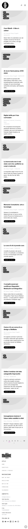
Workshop (6, 401)
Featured (6, 14)
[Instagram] (13, 522)
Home (3, 464)
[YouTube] (5, 522)
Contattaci (5, 467)
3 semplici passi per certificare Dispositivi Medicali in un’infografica (13, 286)
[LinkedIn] (10, 522)
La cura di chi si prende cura (14, 245)
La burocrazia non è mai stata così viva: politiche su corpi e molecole (13, 164)
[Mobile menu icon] (25, 5)
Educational (7, 99)
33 (24, 441)
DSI (4, 12)
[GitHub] (18, 522)
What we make (6, 477)
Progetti (6, 18)
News (5, 16)
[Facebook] (3, 522)
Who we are (5, 483)
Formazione (7, 54)
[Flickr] (8, 522)
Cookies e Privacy (7, 470)
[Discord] (16, 522)
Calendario (5, 490)
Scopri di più (9, 46)
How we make (5, 480)
